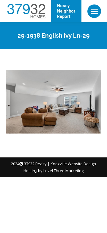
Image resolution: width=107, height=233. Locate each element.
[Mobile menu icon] (94, 11)
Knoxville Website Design (73, 163)
